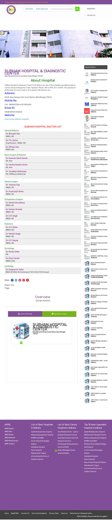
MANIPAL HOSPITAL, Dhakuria (99, 256)
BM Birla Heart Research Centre (95, 435)
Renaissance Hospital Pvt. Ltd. (99, 80)
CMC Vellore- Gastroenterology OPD (99, 400)
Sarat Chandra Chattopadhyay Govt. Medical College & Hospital (99, 125)
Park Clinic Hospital (97, 116)
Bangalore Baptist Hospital (99, 97)
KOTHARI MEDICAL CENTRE (99, 380)
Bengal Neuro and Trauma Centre (99, 295)
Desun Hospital (36, 450)
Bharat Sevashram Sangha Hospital (99, 184)
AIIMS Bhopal (9, 435)
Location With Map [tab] (26, 314)
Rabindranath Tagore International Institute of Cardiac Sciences (40, 456)
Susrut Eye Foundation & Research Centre (99, 171)
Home (7, 513)
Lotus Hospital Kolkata (98, 334)
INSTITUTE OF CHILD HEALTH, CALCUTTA (99, 374)
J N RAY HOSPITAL (97, 328)
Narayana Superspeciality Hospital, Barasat (99, 243)
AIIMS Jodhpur (10, 444)
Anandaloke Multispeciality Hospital (99, 164)
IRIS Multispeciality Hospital (99, 151)
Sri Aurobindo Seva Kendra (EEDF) (99, 249)
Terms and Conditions (39, 513)
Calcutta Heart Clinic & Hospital (99, 110)
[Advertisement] (56, 495)
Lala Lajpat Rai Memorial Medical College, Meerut (99, 308)
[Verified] (21, 342)
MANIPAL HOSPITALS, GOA (99, 138)
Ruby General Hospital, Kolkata (95, 462)
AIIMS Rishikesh (10, 438)
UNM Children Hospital (98, 393)
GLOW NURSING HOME (98, 347)
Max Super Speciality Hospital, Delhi (99, 367)
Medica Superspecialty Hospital (42, 435)
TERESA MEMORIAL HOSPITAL (99, 275)
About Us (64, 513)
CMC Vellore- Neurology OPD (99, 387)
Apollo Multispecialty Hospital (41, 432)
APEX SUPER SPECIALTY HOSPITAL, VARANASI (99, 315)
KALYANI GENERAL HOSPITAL (99, 131)
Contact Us (91, 15)
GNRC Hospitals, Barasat (99, 288)
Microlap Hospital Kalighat (99, 354)
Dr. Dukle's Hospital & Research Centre (99, 203)
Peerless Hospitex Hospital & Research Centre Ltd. (99, 236)
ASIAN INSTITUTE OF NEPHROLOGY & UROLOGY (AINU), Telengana (99, 230)
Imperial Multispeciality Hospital (99, 210)
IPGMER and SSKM (37, 438)
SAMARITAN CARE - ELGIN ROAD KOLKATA (99, 360)
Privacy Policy (54, 513)
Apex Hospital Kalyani (98, 262)
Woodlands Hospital (38, 447)
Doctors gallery (102, 516)
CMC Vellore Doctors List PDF (99, 269)
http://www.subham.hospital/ (17, 119)
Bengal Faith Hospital (98, 158)
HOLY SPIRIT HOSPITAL (98, 223)
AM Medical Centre (97, 321)
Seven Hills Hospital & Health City (99, 190)
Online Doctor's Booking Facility (81, 513)
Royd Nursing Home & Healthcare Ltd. (99, 73)
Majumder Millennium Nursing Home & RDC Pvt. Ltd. (99, 103)
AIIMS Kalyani (9, 428)
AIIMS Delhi (8, 432)
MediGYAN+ (91, 9)
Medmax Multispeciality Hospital (99, 145)
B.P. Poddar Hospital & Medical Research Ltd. (99, 90)
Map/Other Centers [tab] (60, 314)
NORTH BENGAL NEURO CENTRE (99, 341)
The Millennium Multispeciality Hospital (99, 217)
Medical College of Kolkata (99, 302)
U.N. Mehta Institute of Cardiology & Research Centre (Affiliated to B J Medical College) (99, 197)
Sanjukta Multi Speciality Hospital (99, 282)
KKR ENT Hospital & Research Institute (99, 177)
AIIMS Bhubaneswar (11, 441)
